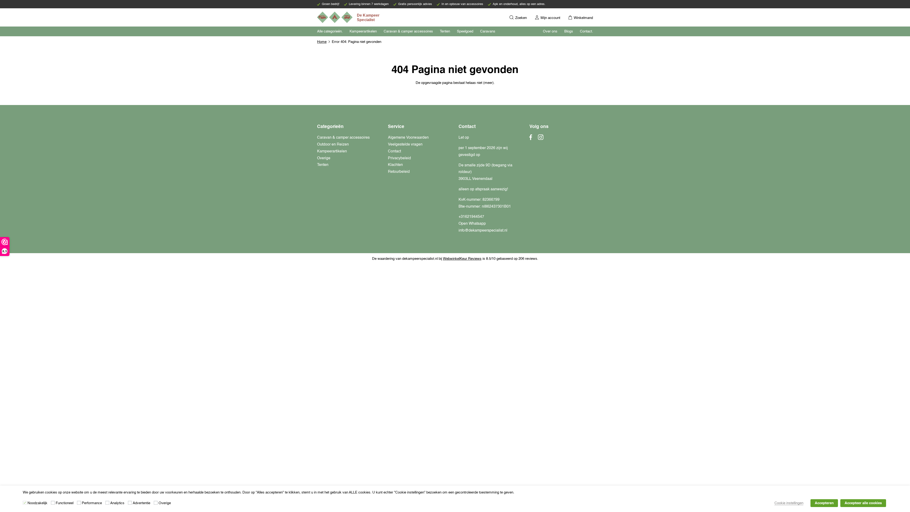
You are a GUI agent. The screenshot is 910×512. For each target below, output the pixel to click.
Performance (92, 503)
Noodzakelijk (37, 503)
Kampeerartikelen (363, 31)
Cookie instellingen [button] (788, 503)
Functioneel (64, 503)
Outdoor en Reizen (333, 144)
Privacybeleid (399, 158)
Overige (323, 158)
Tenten (445, 31)
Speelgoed (465, 31)
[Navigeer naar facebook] (530, 139)
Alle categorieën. (330, 31)
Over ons (550, 31)
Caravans (487, 31)
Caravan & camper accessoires (408, 31)
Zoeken (520, 18)
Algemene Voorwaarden (408, 138)
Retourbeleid (399, 172)
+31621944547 (471, 217)
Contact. (586, 31)
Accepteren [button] (824, 503)
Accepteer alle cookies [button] (863, 503)
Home (322, 42)
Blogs (568, 31)
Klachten (395, 165)
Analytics (117, 503)
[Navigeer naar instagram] (540, 139)
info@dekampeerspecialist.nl (483, 231)
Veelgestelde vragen (405, 144)
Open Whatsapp (472, 224)
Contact (394, 151)
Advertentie (141, 503)
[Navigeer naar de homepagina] (348, 17)
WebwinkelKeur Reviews (462, 259)
